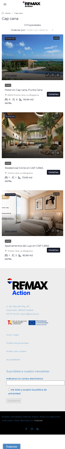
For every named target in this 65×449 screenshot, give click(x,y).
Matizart (38, 420)
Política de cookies (16, 351)
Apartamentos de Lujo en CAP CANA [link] (27, 245)
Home (7, 13)
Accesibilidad (13, 359)
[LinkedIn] (38, 429)
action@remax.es (29, 314)
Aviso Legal (12, 334)
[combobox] (40, 30)
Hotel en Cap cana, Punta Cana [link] (23, 90)
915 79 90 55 (12, 314)
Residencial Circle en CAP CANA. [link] (24, 168)
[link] (32, 57)
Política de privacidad (17, 343)
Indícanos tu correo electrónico (24, 378)
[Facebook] (26, 429)
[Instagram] (32, 429)
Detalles (53, 94)
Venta (8, 85)
